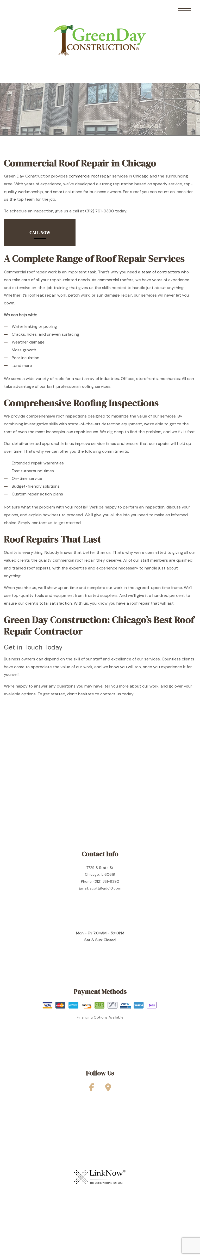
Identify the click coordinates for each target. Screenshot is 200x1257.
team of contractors (160, 272)
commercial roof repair (90, 176)
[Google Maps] (108, 1089)
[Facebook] (91, 1089)
